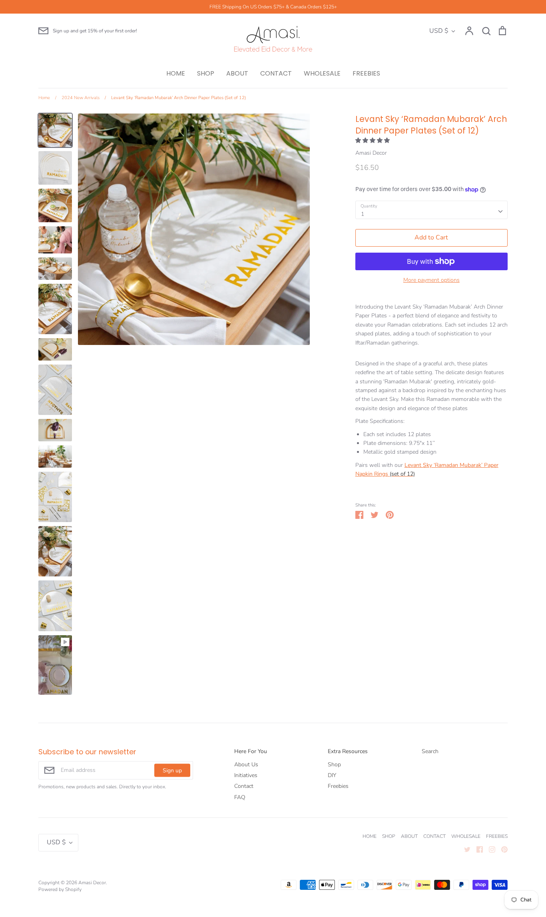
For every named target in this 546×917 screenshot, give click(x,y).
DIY (332, 775)
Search (430, 751)
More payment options (431, 280)
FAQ (239, 797)
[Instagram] (489, 849)
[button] (373, 140)
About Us (246, 764)
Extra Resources (348, 751)
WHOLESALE (322, 73)
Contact (243, 786)
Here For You (250, 751)
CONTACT (276, 73)
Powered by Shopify (60, 889)
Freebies (338, 786)
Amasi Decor (371, 153)
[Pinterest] (501, 849)
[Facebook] (476, 849)
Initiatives (245, 775)
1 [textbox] (362, 214)
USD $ (438, 30)
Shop (334, 764)
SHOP (205, 73)
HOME (175, 73)
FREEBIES (366, 73)
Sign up (172, 770)
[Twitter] (464, 849)
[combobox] (431, 210)
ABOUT (237, 73)
